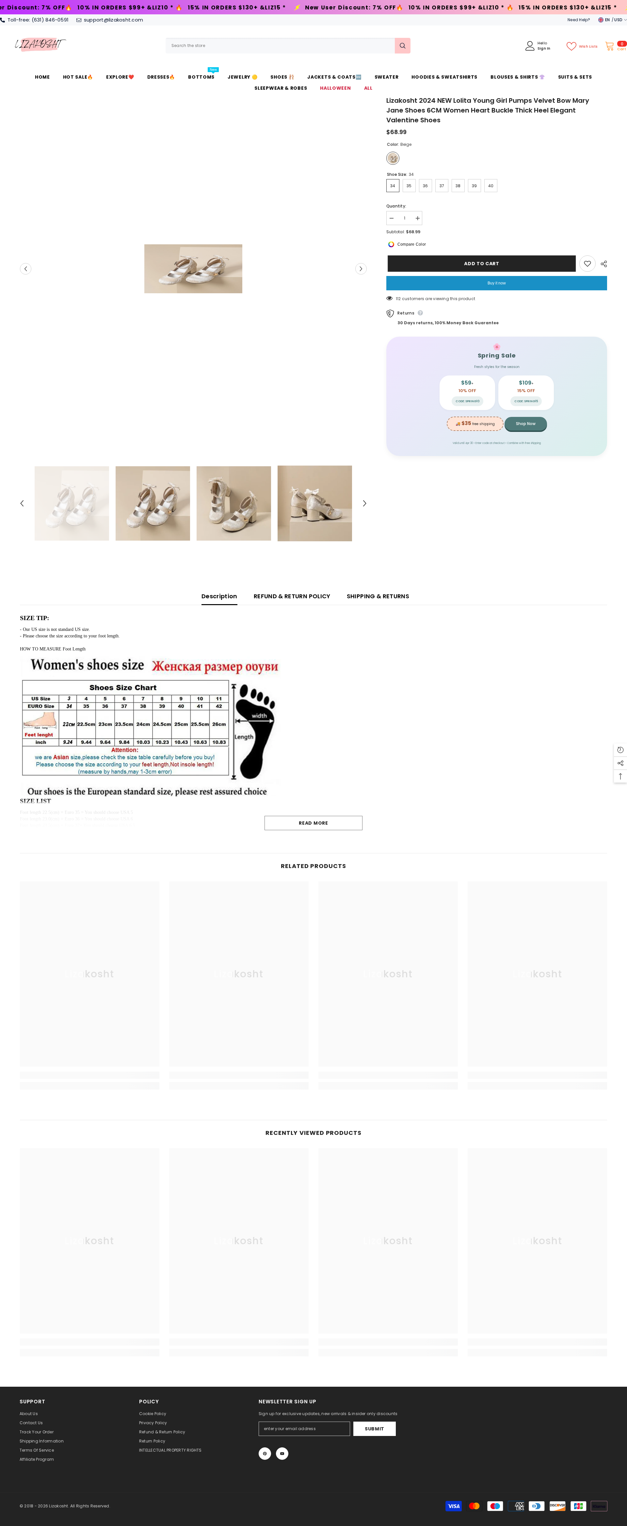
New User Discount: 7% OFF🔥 (222, 7)
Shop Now (526, 423)
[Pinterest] (265, 1453)
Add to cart (480, 263)
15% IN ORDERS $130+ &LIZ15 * (105, 7)
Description (219, 596)
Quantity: (396, 206)
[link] (89, 1075)
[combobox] (280, 45)
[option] (193, 268)
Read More (313, 823)
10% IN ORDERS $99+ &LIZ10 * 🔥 (328, 7)
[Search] (288, 45)
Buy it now (497, 283)
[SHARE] (601, 264)
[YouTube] (282, 1453)
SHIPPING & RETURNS (378, 596)
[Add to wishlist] (587, 263)
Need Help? (579, 20)
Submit (374, 1429)
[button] (25, 268)
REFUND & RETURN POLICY (292, 596)
